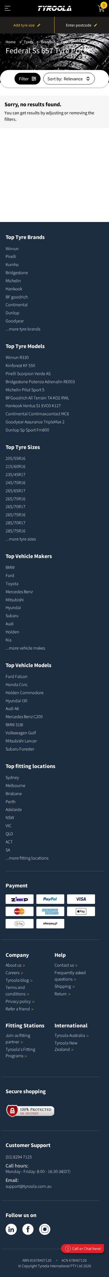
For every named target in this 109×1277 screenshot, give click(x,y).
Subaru (12, 615)
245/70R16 (15, 482)
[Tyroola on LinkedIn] (11, 1229)
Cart (106, 4)
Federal (67, 41)
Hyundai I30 (16, 700)
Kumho (12, 264)
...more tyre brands (23, 329)
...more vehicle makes (25, 648)
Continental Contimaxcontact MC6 (37, 413)
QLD (9, 833)
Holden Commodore (25, 692)
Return (60, 993)
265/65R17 (15, 490)
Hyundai (13, 607)
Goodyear (15, 321)
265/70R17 (15, 506)
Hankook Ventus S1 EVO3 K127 (33, 405)
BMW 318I (14, 724)
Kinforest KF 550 (20, 365)
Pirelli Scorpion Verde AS (28, 373)
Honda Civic (17, 684)
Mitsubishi (15, 599)
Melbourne (15, 785)
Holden (12, 631)
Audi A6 (12, 708)
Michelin (13, 280)
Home (11, 41)
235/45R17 (15, 474)
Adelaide (14, 809)
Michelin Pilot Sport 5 (25, 389)
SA (8, 850)
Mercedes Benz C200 (24, 716)
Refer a (18, 1009)
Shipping (62, 986)
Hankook (14, 288)
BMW (10, 567)
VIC (8, 825)
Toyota (12, 583)
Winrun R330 (17, 357)
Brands (47, 41)
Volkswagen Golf (21, 732)
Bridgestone (17, 272)
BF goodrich (17, 297)
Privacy (18, 1001)
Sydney (12, 777)
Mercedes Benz (19, 591)
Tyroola (17, 980)
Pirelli (11, 256)
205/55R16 (15, 458)
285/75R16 (15, 531)
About (13, 965)
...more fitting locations (27, 858)
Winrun (12, 248)
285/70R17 (15, 522)
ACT (9, 841)
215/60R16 (15, 466)
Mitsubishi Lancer (21, 740)
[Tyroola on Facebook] (28, 1229)
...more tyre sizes (21, 539)
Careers (12, 972)
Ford (10, 575)
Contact (64, 965)
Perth (10, 801)
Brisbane (14, 793)
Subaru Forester (20, 749)
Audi (10, 623)
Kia (8, 640)
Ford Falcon (17, 676)
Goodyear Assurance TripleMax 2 (35, 421)
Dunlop (12, 312)
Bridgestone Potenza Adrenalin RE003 (40, 381)
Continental (17, 304)
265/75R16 (15, 514)
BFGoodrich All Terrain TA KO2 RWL (37, 397)
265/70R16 (15, 498)
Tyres (28, 41)
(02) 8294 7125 (19, 1157)
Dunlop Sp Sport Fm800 (27, 430)
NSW (10, 817)
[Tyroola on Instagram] (44, 1229)
